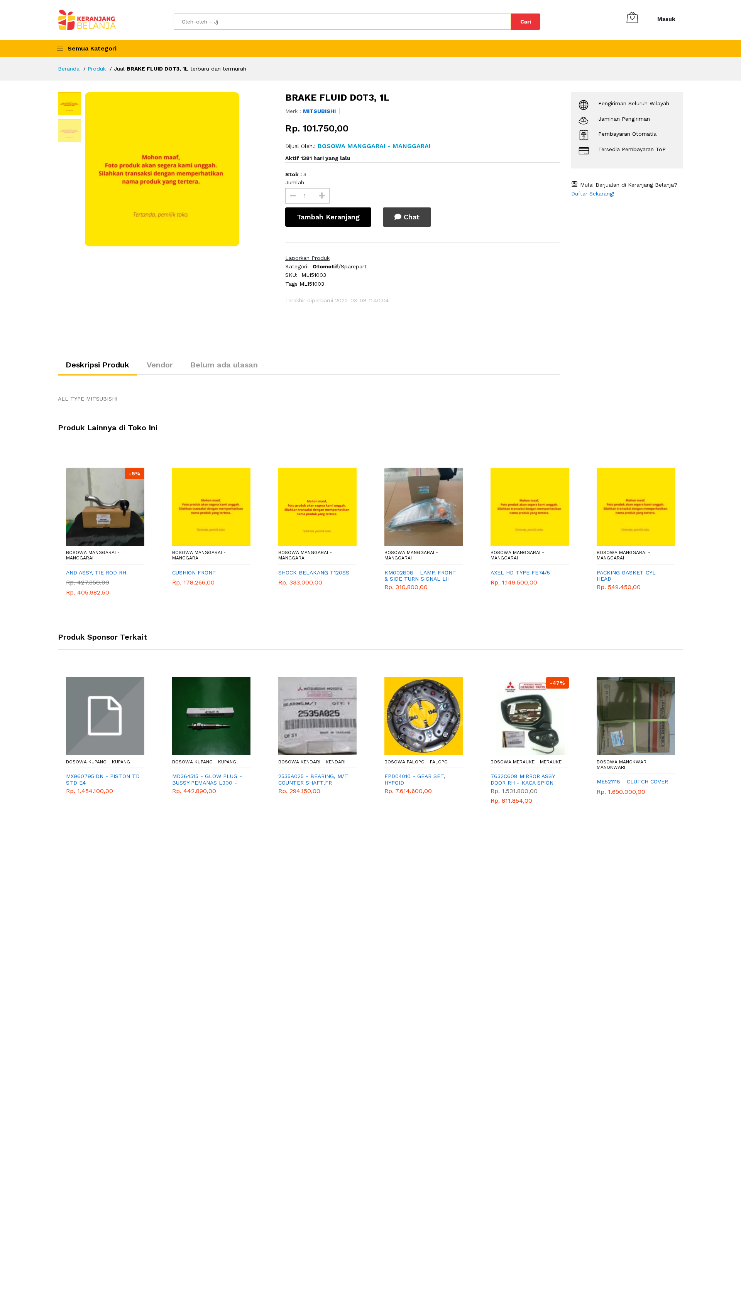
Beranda (69, 69)
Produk (97, 69)
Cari (525, 22)
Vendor (160, 364)
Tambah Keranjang (328, 217)
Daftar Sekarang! (592, 193)
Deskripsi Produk (97, 364)
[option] (179, 169)
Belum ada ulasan (224, 364)
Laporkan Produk (307, 258)
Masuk (666, 19)
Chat (410, 217)
